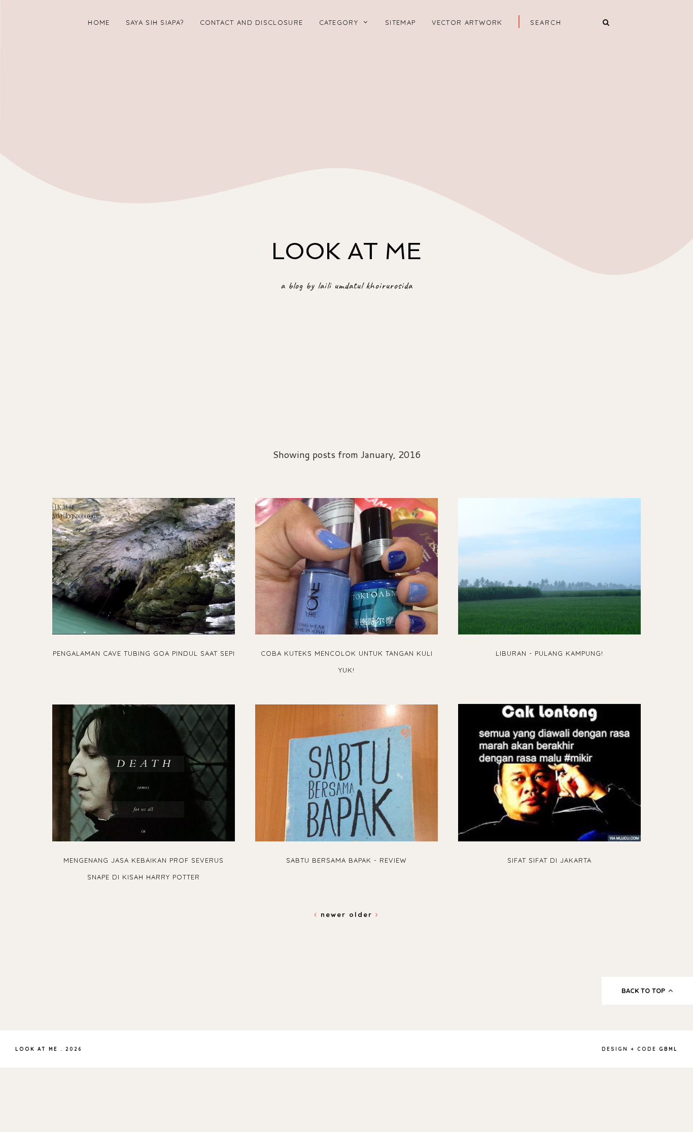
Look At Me (346, 251)
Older (362, 914)
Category (338, 22)
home (99, 22)
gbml (668, 1049)
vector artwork (467, 22)
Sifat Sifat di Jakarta (549, 860)
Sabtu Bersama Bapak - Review (346, 860)
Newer (333, 914)
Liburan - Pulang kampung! (549, 653)
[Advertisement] (346, 127)
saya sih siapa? (155, 22)
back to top (644, 990)
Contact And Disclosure (251, 22)
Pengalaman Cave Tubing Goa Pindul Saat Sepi (144, 653)
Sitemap (400, 22)
